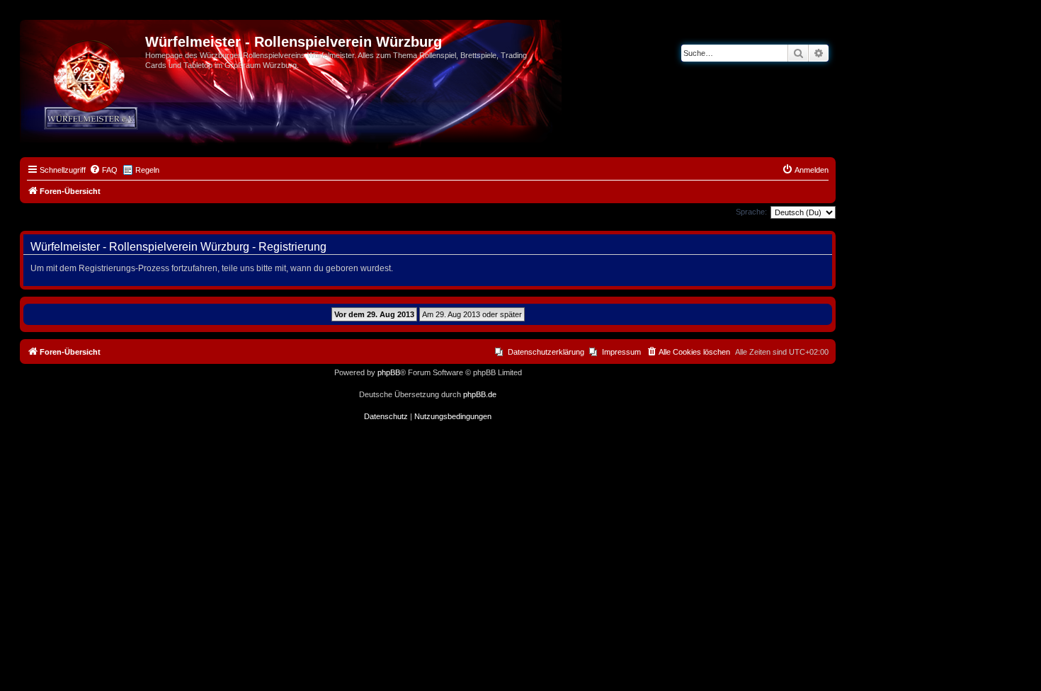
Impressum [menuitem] (621, 352)
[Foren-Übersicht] (84, 46)
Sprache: (751, 211)
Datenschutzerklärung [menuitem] (546, 352)
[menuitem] (103, 169)
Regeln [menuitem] (147, 170)
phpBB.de (479, 394)
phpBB (388, 372)
